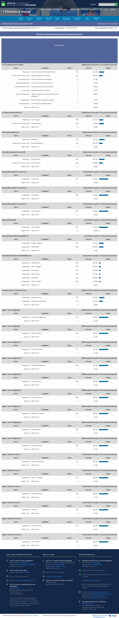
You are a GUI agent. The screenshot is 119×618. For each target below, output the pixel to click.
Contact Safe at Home (54, 576)
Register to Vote (21, 18)
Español (42, 9)
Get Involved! (87, 18)
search (93, 4)
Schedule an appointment (91, 580)
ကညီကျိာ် (112, 9)
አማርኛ (106, 9)
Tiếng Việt (64, 9)
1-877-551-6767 (96, 564)
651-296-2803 (95, 562)
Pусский (71, 9)
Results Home (101, 24)
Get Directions (15, 588)
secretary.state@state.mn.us (24, 580)
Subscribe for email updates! (101, 615)
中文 (78, 9)
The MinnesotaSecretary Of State (21, 4)
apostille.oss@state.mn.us (101, 594)
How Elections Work (96, 18)
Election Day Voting (29, 18)
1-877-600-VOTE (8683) (26, 564)
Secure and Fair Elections (77, 18)
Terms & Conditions (33, 615)
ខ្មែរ (101, 9)
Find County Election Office (66, 18)
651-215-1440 (23, 562)
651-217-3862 (25, 572)
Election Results (57, 18)
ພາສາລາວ (84, 9)
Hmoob (49, 9)
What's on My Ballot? (49, 18)
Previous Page (113, 24)
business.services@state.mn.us (97, 592)
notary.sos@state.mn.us (99, 597)
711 (23, 566)
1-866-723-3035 (60, 566)
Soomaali (56, 9)
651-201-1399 (59, 564)
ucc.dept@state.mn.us (98, 596)
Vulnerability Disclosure (99, 617)
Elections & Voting (17, 11)
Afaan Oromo (94, 9)
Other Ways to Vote (39, 18)
